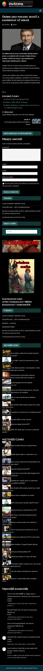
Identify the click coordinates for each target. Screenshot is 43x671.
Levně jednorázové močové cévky (13, 217)
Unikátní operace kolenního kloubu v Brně (23, 638)
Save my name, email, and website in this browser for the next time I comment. (20, 184)
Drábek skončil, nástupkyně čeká (16, 99)
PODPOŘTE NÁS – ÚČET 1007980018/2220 (16, 207)
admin (15, 25)
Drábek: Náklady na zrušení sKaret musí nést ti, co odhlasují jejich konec (22, 106)
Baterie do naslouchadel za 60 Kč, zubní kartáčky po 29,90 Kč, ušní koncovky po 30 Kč (21, 212)
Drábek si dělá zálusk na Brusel (15, 102)
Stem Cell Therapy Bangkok (16, 623)
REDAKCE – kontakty (9, 323)
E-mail (4, 170)
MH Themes (33, 668)
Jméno (4, 164)
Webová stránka (7, 177)
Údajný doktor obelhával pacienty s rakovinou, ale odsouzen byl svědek (23, 596)
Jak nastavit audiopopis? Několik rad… (22, 611)
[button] (39, 10)
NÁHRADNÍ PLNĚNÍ (8, 327)
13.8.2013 (6, 25)
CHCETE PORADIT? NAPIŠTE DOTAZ (13, 204)
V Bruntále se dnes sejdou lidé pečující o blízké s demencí (22, 649)
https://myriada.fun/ (13, 301)
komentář (5, 147)
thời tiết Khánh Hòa (13, 610)
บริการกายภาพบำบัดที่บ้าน (16, 594)
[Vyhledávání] (21, 232)
